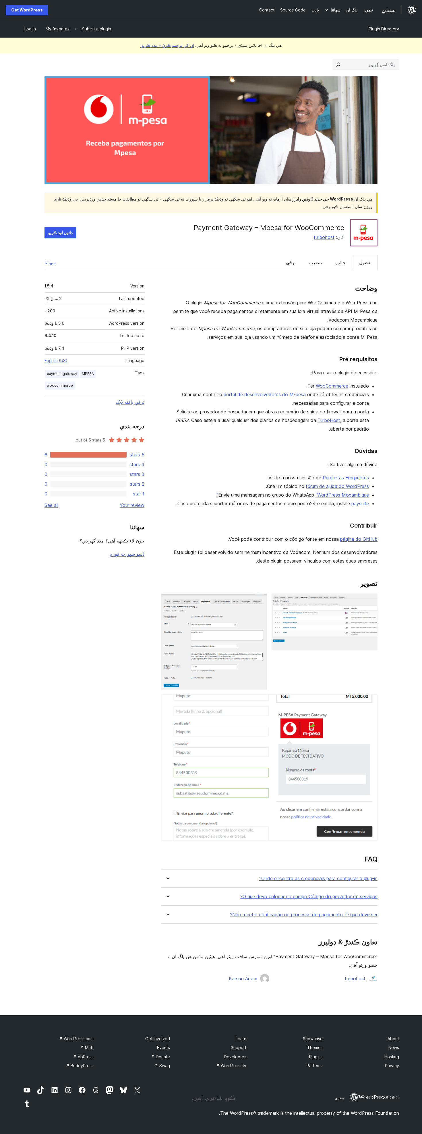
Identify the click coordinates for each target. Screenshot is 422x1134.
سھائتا (50, 262)
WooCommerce (332, 386)
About (393, 1038)
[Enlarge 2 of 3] (259, 601)
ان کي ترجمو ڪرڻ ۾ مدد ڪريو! (167, 45)
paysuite (360, 503)
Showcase (313, 1038)
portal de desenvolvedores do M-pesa (265, 394)
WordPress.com (76, 1038)
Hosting (391, 1056)
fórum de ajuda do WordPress (337, 486)
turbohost (324, 237)
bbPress (83, 1056)
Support (238, 1047)
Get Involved (157, 1038)
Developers (235, 1056)
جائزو (340, 262)
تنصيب (315, 262)
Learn (241, 1038)
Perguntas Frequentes (346, 478)
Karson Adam (243, 978)
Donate (160, 1056)
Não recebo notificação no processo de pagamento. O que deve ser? (304, 914)
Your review (132, 505)
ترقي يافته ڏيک (130, 402)
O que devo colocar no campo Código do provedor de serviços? (309, 896)
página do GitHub (359, 539)
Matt (87, 1047)
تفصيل (365, 262)
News (393, 1047)
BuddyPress (80, 1065)
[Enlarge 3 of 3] (370, 702)
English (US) (55, 360)
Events (163, 1047)
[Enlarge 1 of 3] (370, 601)
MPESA (88, 373)
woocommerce (60, 385)
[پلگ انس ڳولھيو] (338, 64)
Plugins (316, 1056)
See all (51, 505)
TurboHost (329, 420)
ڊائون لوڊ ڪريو (60, 232)
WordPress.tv (231, 1065)
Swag (162, 1065)
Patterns (315, 1065)
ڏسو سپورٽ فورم (127, 554)
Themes (315, 1047)
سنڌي (339, 1098)
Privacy (392, 1065)
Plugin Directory (384, 28)
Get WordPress (27, 9)
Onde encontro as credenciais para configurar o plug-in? (318, 878)
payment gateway (62, 373)
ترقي (291, 262)
